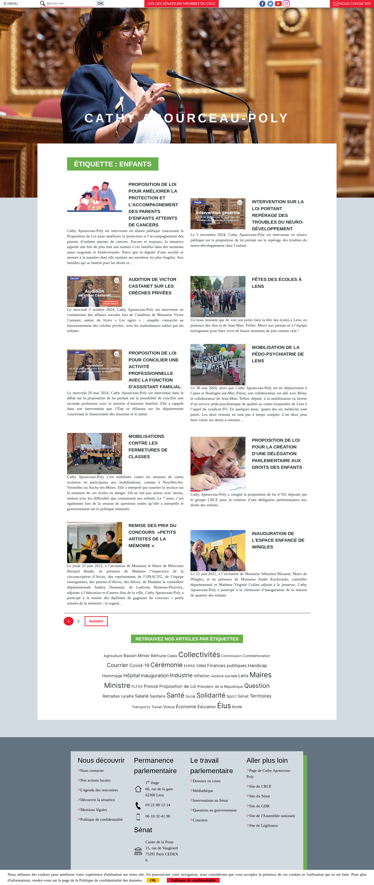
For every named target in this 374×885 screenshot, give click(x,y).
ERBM (201, 666)
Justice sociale (224, 676)
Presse (151, 686)
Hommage (112, 675)
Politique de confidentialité (193, 880)
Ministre (117, 685)
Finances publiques (227, 665)
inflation (202, 675)
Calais (172, 656)
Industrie (181, 675)
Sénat (243, 696)
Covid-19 (139, 665)
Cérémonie (166, 665)
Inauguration (155, 675)
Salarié (142, 696)
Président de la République (220, 686)
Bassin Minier (137, 655)
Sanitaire (157, 696)
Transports (141, 707)
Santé (175, 695)
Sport (231, 696)
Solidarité (211, 695)
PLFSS (137, 686)
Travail (156, 707)
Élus (224, 705)
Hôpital (131, 675)
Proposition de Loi (177, 686)
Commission (231, 656)
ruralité (127, 696)
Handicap (257, 665)
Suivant (96, 621)
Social (190, 696)
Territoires (260, 696)
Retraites (111, 696)
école (237, 706)
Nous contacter (355, 3)
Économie (186, 706)
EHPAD (189, 666)
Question (257, 685)
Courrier (117, 665)
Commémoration (256, 656)
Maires (261, 674)
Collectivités (199, 654)
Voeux (169, 706)
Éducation (206, 706)
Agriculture (113, 656)
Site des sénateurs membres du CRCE (181, 3)
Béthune (158, 655)
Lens (243, 675)
